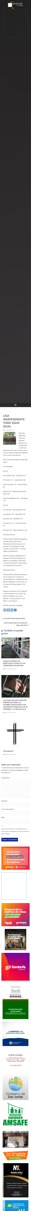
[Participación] (15, 720)
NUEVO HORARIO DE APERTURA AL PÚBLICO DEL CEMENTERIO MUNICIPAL (14, 663)
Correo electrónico (8, 809)
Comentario (5, 778)
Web (2, 817)
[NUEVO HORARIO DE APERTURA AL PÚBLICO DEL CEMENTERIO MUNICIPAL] (15, 639)
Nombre (4, 801)
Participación (8, 751)
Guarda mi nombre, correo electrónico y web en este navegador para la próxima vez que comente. (15, 831)
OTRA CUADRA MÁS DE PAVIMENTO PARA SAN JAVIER (16, 624)
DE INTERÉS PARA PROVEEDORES (14, 618)
